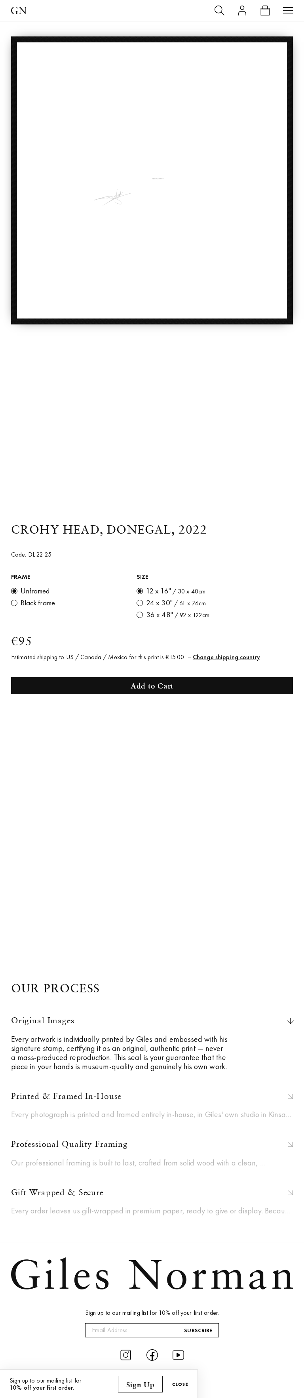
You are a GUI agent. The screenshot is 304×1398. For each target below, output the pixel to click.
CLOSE (180, 1384)
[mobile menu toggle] (288, 11)
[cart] (265, 11)
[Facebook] (152, 1355)
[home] (19, 10)
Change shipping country (226, 657)
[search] (220, 11)
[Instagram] (126, 1355)
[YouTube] (178, 1355)
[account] (242, 11)
